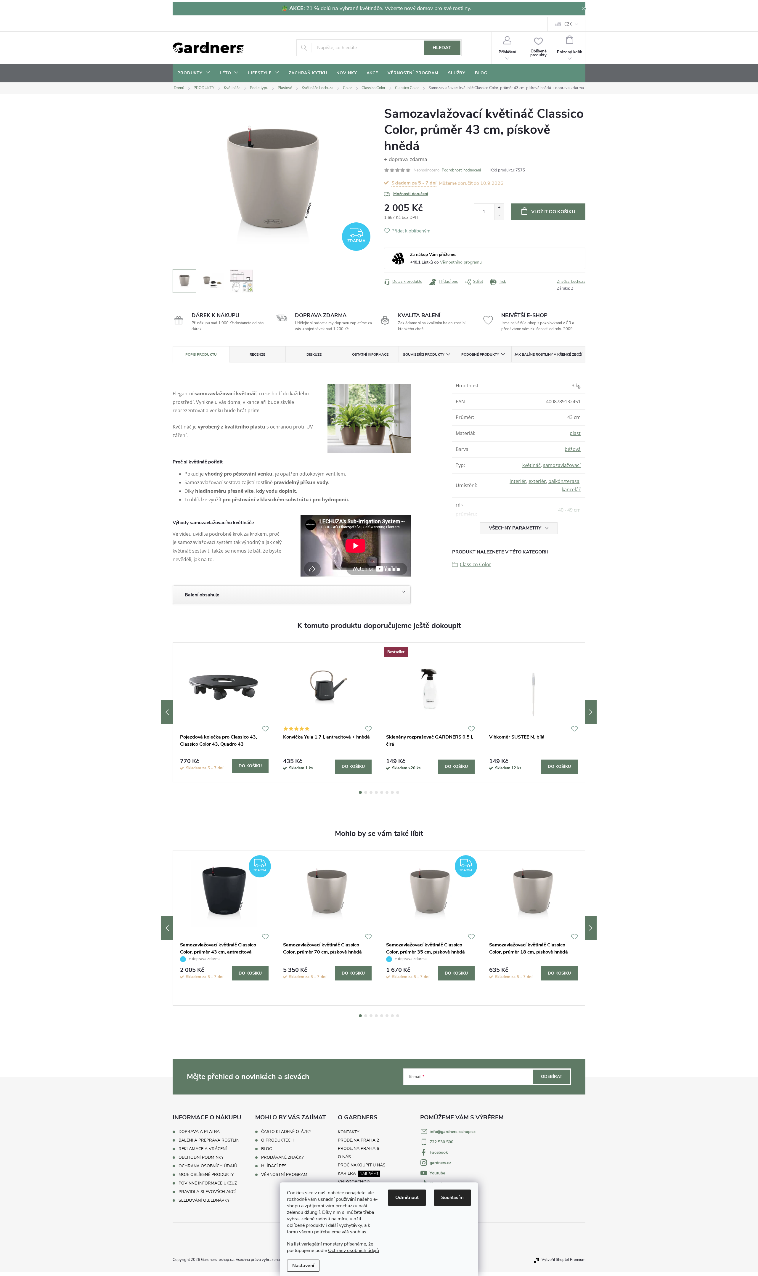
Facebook (439, 1152)
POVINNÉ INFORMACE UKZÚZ (208, 1183)
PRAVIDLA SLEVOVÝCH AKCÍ (207, 1192)
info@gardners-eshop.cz (453, 1131)
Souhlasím (452, 1197)
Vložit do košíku (553, 211)
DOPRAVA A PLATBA (199, 1131)
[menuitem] (194, 73)
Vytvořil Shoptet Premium (563, 1259)
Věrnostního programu (461, 262)
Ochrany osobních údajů (353, 1250)
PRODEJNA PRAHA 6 (358, 1148)
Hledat (442, 47)
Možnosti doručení (410, 194)
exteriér (537, 481)
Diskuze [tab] (314, 354)
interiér (518, 481)
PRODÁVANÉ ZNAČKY (282, 1157)
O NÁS (344, 1157)
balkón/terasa (563, 481)
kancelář (571, 489)
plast (575, 433)
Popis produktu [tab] (201, 354)
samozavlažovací (562, 465)
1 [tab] (360, 792)
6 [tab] (387, 792)
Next (591, 712)
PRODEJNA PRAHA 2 (358, 1140)
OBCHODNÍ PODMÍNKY (201, 1157)
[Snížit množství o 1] (499, 216)
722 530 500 (441, 1142)
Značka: (571, 281)
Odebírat (551, 1076)
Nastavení (303, 1265)
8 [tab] (397, 792)
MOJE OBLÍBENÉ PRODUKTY (206, 1174)
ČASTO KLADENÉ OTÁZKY (286, 1131)
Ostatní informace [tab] (370, 354)
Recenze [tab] (257, 354)
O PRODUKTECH (277, 1140)
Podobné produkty (480, 354)
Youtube (437, 1173)
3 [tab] (371, 792)
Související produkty (423, 354)
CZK (568, 24)
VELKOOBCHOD (354, 1181)
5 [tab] (381, 792)
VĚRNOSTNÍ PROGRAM (284, 1174)
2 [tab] (365, 792)
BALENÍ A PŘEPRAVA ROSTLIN (209, 1140)
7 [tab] (392, 792)
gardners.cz (440, 1163)
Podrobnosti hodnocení (461, 170)
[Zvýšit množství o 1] (499, 208)
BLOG (266, 1149)
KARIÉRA (347, 1173)
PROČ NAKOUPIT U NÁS (362, 1165)
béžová (573, 449)
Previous (167, 712)
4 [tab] (376, 792)
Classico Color (475, 564)
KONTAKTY (348, 1132)
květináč (531, 465)
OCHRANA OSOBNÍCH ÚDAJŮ (208, 1166)
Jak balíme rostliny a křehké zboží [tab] (548, 354)
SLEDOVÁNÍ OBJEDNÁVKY (204, 1200)
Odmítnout (407, 1197)
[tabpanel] (224, 712)
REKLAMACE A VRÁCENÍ (203, 1149)
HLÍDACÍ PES (274, 1166)
